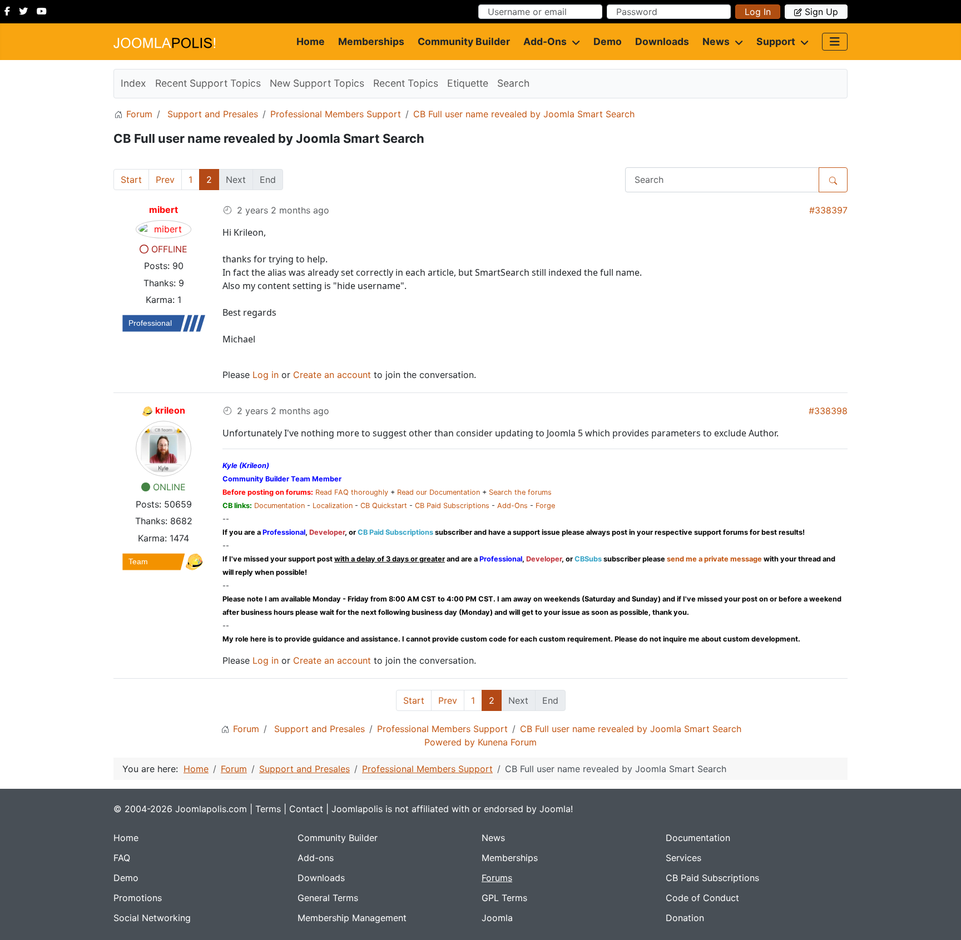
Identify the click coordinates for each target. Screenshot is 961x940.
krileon (170, 410)
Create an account (332, 374)
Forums (497, 877)
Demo (607, 41)
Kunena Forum (507, 742)
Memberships (371, 41)
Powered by (449, 742)
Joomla (497, 917)
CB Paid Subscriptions (452, 505)
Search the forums (520, 492)
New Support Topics (317, 83)
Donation (685, 917)
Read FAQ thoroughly (351, 492)
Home (310, 41)
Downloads (662, 41)
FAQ (121, 857)
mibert (163, 209)
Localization (333, 505)
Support (775, 41)
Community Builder (464, 41)
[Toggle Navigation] (835, 42)
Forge (545, 505)
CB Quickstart (383, 505)
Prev (165, 179)
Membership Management (352, 917)
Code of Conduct (702, 897)
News (716, 41)
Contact (306, 808)
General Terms (328, 897)
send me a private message (714, 559)
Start (131, 179)
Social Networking (152, 917)
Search (513, 83)
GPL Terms (504, 897)
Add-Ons (512, 505)
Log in (758, 11)
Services (683, 857)
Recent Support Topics (208, 83)
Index (133, 83)
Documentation (279, 505)
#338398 (828, 410)
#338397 (828, 210)
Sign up (821, 11)
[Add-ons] (573, 41)
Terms (268, 808)
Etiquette (467, 83)
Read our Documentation (438, 492)
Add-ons (545, 41)
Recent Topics (405, 83)
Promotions (137, 897)
